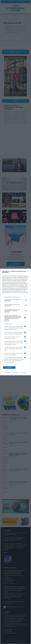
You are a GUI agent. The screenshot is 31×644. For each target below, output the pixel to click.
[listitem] (15, 297)
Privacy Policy (24, 372)
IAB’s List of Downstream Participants (17, 292)
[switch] (25, 300)
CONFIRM (9, 367)
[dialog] (15, 322)
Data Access (15, 372)
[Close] (28, 271)
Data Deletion (7, 372)
